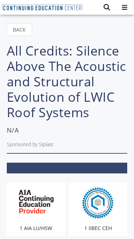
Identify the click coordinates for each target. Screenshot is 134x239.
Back (19, 29)
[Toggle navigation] (124, 7)
